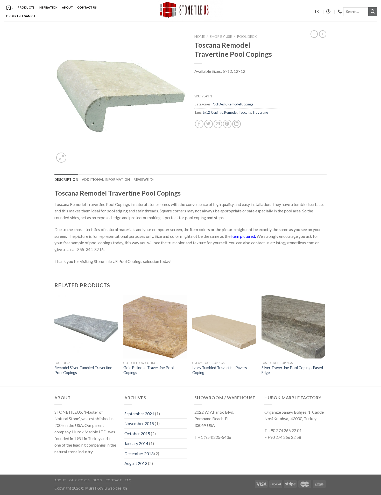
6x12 (206, 112)
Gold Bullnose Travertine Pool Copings (148, 370)
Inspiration (48, 7)
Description (66, 179)
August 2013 (135, 463)
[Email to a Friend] (218, 124)
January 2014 (136, 443)
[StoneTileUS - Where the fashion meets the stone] (190, 10)
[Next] (325, 340)
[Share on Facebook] (199, 124)
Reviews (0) (143, 179)
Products (26, 7)
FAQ (128, 480)
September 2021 (139, 413)
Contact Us (87, 7)
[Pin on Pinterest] (227, 124)
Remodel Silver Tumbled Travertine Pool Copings (83, 370)
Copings (217, 112)
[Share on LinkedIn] (236, 124)
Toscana (245, 112)
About (67, 7)
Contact (113, 480)
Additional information (106, 179)
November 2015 (139, 423)
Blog (97, 480)
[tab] (66, 179)
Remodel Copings (240, 104)
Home (199, 36)
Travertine (260, 112)
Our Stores (79, 480)
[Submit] (372, 11)
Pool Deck (247, 36)
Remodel (230, 112)
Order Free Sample (21, 16)
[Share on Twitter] (208, 124)
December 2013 (138, 453)
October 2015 (137, 433)
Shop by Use (221, 36)
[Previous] (55, 340)
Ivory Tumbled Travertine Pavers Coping (219, 370)
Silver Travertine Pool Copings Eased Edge (292, 370)
